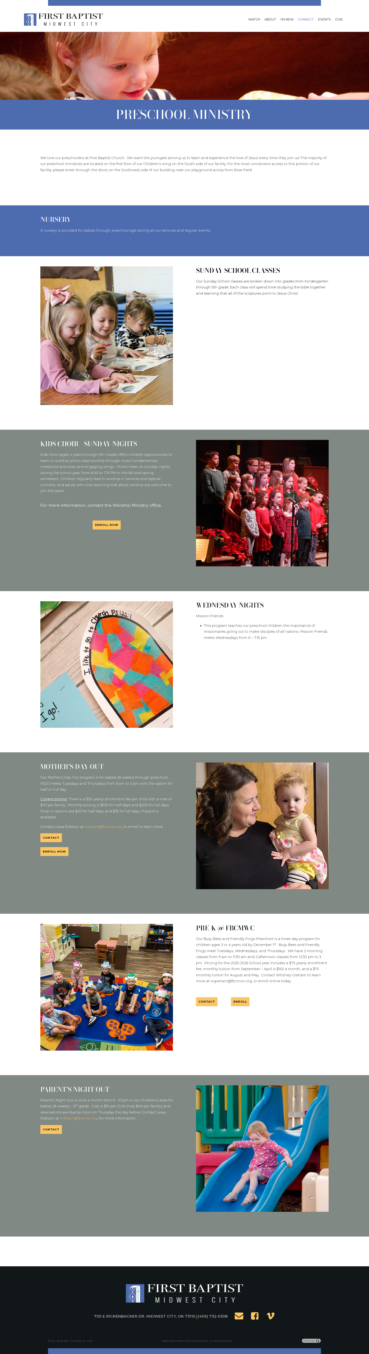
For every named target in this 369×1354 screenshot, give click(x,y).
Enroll (240, 1001)
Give (339, 19)
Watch (254, 19)
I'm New (287, 19)
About (270, 19)
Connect (306, 19)
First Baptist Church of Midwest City (188, 1341)
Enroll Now (106, 525)
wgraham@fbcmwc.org (231, 981)
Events (324, 19)
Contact (51, 837)
